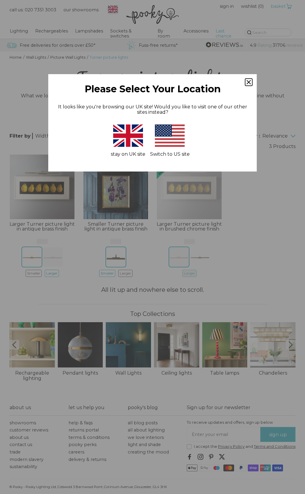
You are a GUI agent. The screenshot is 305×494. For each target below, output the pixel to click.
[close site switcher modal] (248, 82)
